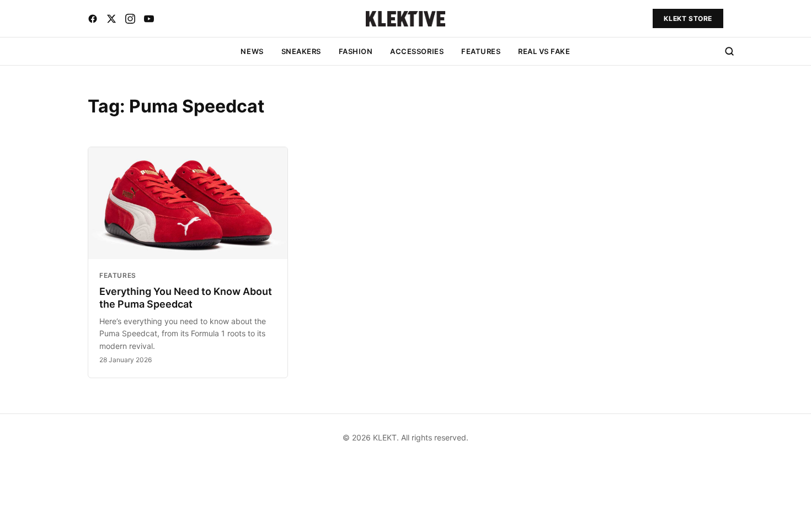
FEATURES (480, 51)
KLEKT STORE (688, 18)
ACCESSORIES (417, 51)
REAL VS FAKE (544, 51)
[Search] (729, 51)
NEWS (252, 51)
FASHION (356, 51)
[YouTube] (149, 19)
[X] (111, 19)
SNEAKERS (301, 51)
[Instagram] (130, 19)
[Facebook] (93, 19)
